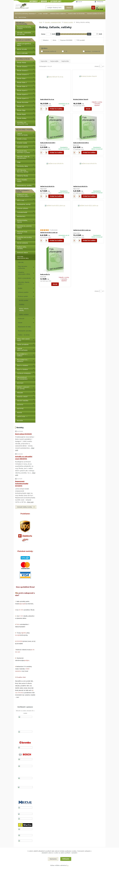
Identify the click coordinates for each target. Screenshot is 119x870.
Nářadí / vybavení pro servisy (23, 388)
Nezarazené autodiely (25, 330)
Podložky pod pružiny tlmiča (24, 238)
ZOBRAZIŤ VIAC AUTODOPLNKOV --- (24, 195)
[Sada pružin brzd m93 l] (55, 127)
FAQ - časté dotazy (20, 17)
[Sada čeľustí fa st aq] (55, 84)
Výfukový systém (23, 292)
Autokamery (21, 216)
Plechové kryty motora (22, 232)
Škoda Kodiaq (21, 118)
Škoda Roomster (22, 102)
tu (67, 865)
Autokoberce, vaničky (24, 185)
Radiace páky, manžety (21, 247)
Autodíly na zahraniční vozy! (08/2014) (23, 458)
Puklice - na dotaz (24, 335)
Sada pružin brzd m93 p (81, 142)
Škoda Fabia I (21, 78)
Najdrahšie (65, 61)
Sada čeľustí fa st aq (47, 99)
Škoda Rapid (21, 114)
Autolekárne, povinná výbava (24, 227)
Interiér (20, 322)
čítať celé (30, 502)
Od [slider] (58, 34)
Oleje (18, 162)
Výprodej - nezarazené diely (23, 257)
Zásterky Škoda (22, 176)
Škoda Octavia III (23, 74)
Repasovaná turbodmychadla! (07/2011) (21, 483)
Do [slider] (89, 34)
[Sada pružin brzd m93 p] (88, 127)
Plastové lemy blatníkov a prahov (23, 151)
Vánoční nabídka (22, 400)
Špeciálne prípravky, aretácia (24, 27)
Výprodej (20, 262)
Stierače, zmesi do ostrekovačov (23, 157)
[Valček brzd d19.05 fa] (55, 171)
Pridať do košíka (56, 109)
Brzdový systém (23, 296)
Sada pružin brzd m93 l (47, 142)
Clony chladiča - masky (22, 180)
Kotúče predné (23, 300)
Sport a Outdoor (22, 369)
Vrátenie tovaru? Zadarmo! (58, 13)
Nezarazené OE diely (24, 326)
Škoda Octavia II (22, 70)
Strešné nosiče (22, 143)
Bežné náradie (22, 49)
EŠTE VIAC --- (22, 200)
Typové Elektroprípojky (22, 134)
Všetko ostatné (23, 314)
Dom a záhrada (22, 53)
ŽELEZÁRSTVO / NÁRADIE (22, 360)
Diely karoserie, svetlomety (22, 267)
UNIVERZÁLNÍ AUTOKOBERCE (22, 378)
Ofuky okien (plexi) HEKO (23, 339)
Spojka (20, 288)
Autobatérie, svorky (23, 204)
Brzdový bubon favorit (80, 99)
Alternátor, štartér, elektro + (23, 283)
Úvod (40, 22)
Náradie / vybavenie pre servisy (24, 33)
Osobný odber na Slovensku (76, 13)
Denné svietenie (22, 243)
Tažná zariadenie (22, 344)
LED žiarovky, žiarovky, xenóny (22, 171)
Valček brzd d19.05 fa (47, 186)
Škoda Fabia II (22, 82)
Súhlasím (65, 859)
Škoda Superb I (22, 90)
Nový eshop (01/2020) (23, 434)
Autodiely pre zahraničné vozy (22, 123)
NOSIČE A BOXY (22, 397)
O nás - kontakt (43, 13)
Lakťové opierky (22, 147)
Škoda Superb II (22, 94)
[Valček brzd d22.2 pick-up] (55, 214)
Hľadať (68, 7)
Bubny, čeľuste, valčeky (24, 309)
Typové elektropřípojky (22, 349)
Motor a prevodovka (24, 278)
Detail (88, 109)
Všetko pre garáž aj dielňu (24, 44)
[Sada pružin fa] (55, 259)
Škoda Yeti (20, 106)
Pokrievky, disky (22, 166)
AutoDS (19, 412)
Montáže (20, 420)
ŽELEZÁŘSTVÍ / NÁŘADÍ (22, 355)
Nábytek (20, 393)
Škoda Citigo (21, 110)
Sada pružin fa (45, 274)
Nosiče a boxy (22, 139)
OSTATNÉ (20, 408)
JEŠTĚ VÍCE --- (22, 416)
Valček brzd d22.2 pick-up (48, 232)
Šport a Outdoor (22, 365)
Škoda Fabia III (22, 86)
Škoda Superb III (23, 98)
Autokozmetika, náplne (22, 221)
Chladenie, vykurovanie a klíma (24, 273)
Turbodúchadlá (22, 212)
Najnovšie (44, 61)
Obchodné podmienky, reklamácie (25, 13)
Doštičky (21, 304)
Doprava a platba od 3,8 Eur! (95, 13)
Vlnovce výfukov (22, 208)
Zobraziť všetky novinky (24, 507)
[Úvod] (22, 5)
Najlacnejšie (54, 61)
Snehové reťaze (22, 252)
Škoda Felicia (21, 62)
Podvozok (21, 318)
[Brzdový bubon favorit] (88, 84)
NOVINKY (20, 383)
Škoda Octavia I (22, 66)
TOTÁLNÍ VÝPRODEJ (24, 373)
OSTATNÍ (20, 404)
